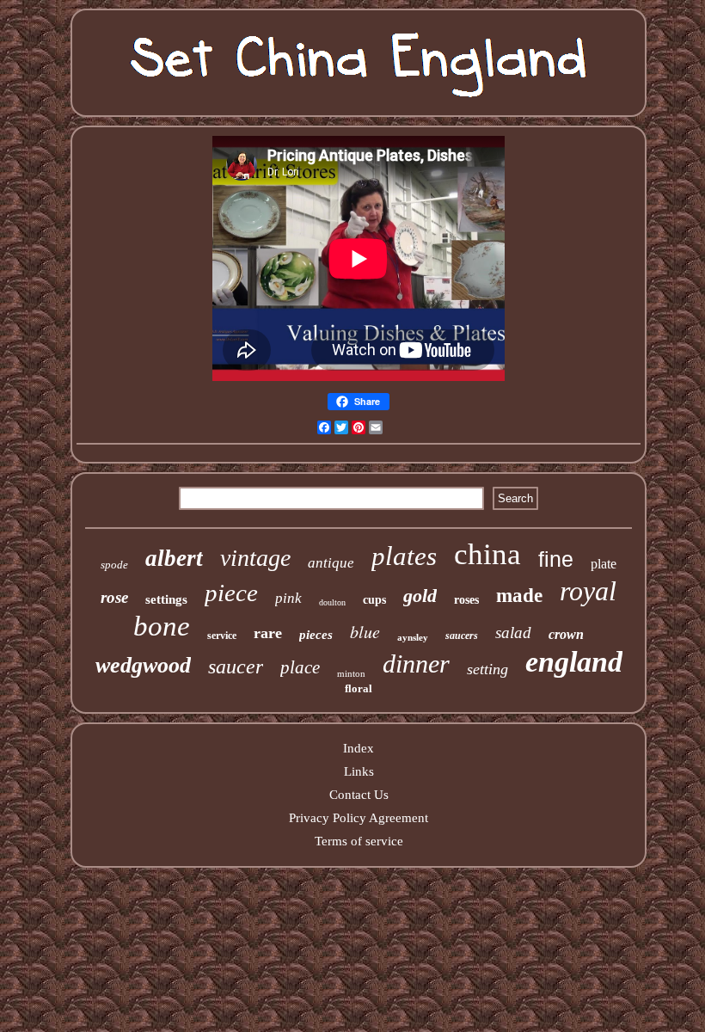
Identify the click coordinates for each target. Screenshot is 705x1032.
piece (231, 592)
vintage (255, 557)
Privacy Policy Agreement (358, 818)
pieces (316, 635)
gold (420, 595)
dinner (416, 663)
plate (603, 563)
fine (555, 559)
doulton (332, 602)
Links (359, 771)
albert (174, 558)
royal (588, 590)
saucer (235, 666)
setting (487, 669)
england (573, 662)
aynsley (412, 637)
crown (566, 634)
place (300, 667)
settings (166, 599)
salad (513, 633)
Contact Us (359, 795)
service (221, 636)
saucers (461, 636)
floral (358, 688)
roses (466, 599)
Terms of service (359, 841)
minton (351, 673)
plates (404, 556)
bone (161, 626)
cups (374, 599)
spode (114, 564)
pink (288, 598)
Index (358, 748)
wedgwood (143, 665)
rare (268, 633)
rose (114, 597)
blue (365, 631)
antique (331, 563)
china (487, 554)
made (519, 595)
